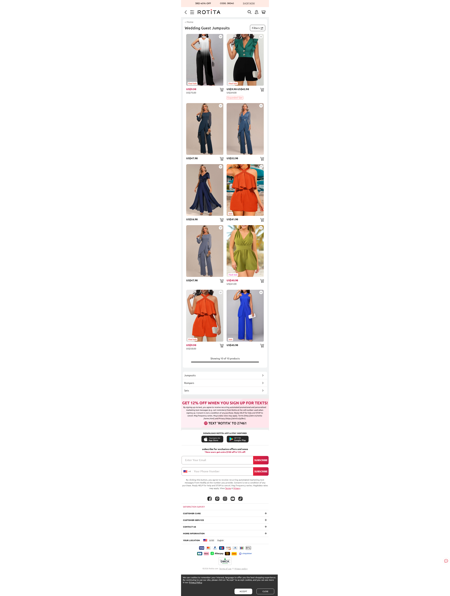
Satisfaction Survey (194, 507)
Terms (228, 488)
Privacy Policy (195, 582)
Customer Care (192, 513)
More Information (194, 533)
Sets (186, 390)
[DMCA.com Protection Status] (225, 561)
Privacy (236, 488)
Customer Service (193, 520)
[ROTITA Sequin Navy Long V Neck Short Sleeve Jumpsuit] (204, 190)
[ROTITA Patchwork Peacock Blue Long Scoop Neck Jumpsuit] (204, 129)
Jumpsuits (190, 375)
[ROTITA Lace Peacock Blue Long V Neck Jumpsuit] (245, 129)
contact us (189, 527)
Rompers (189, 383)
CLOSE (265, 591)
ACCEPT (243, 591)
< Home (189, 22)
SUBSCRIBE (260, 460)
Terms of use (225, 569)
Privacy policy (241, 569)
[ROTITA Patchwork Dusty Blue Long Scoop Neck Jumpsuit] (204, 251)
